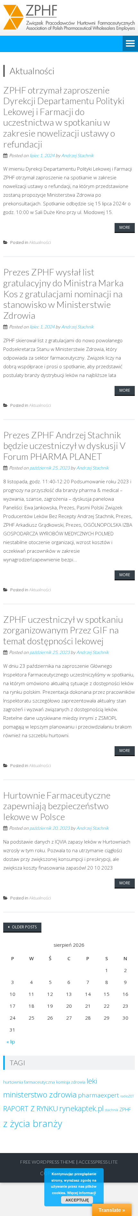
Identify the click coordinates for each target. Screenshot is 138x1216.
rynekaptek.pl (81, 1108)
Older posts (24, 927)
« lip (10, 1041)
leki (92, 1081)
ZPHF (125, 1109)
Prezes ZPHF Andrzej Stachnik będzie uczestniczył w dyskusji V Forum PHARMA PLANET (64, 445)
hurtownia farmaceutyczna (29, 1082)
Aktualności (40, 242)
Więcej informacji (81, 1192)
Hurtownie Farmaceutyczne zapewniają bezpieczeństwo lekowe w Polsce (56, 806)
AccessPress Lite (98, 1162)
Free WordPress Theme (47, 1162)
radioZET (127, 1096)
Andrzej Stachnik (77, 155)
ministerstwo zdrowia (40, 1094)
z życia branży (32, 1123)
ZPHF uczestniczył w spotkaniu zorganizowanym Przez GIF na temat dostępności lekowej (63, 630)
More (124, 227)
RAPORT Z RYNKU (30, 1108)
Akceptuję (77, 1200)
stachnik (111, 1110)
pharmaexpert (98, 1095)
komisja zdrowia (70, 1082)
